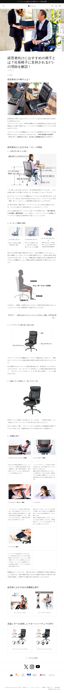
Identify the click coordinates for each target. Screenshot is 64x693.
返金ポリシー (26, 687)
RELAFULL (10, 687)
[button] (3, 6)
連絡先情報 (57, 687)
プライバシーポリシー (35, 687)
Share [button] (10, 75)
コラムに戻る (33, 658)
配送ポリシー (50, 687)
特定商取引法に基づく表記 (54, 689)
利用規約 (44, 687)
